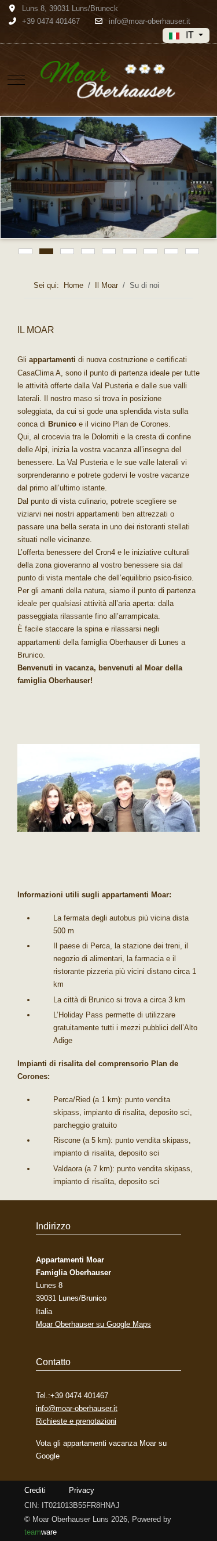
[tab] (25, 251)
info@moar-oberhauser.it (149, 21)
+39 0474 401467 (51, 21)
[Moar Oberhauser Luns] (109, 80)
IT (189, 35)
